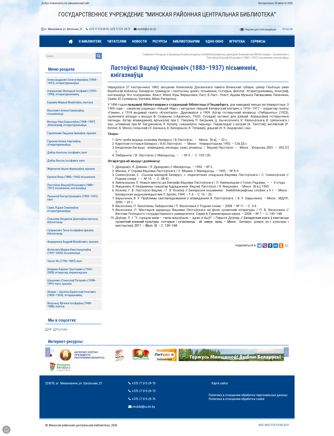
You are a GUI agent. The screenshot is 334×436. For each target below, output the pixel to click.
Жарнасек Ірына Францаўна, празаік (71, 168)
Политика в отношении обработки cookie (236, 399)
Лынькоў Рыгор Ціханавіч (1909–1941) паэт (72, 198)
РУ (284, 29)
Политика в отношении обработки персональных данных (248, 395)
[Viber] (264, 245)
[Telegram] (259, 245)
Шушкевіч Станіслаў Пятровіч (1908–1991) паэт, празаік (71, 282)
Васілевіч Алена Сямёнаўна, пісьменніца (65, 112)
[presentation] (47, 352)
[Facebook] (270, 245)
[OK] (281, 245)
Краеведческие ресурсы (184, 54)
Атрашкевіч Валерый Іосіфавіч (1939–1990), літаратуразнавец (72, 92)
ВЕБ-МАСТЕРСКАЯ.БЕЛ (274, 425)
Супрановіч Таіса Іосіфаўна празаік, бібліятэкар (70, 232)
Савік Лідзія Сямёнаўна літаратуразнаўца (62, 209)
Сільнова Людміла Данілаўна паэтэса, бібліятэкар (72, 220)
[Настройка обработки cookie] (6, 430)
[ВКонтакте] (275, 245)
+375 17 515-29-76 (143, 399)
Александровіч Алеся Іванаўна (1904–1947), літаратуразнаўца (72, 81)
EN (291, 29)
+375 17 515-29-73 (143, 391)
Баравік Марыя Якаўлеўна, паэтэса (70, 102)
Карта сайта (219, 383)
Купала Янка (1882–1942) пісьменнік (71, 176)
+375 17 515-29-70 (143, 383)
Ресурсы (160, 54)
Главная (148, 54)
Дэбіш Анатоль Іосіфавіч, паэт (67, 152)
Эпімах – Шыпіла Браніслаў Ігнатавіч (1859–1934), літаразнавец (71, 293)
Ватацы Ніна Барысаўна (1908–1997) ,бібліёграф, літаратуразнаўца (71, 123)
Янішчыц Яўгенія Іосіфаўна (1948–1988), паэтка (69, 305)
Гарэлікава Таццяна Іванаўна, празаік (71, 133)
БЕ (287, 29)
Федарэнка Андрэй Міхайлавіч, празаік (73, 241)
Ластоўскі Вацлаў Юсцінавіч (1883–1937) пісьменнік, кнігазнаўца (70, 186)
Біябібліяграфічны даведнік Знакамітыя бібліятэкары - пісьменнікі (245, 54)
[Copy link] (286, 245)
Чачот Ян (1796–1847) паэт (64, 261)
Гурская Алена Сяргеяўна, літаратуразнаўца (64, 143)
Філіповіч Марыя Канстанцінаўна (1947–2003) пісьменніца (69, 251)
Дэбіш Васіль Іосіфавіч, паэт (66, 160)
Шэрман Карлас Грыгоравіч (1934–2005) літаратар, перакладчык (70, 271)
